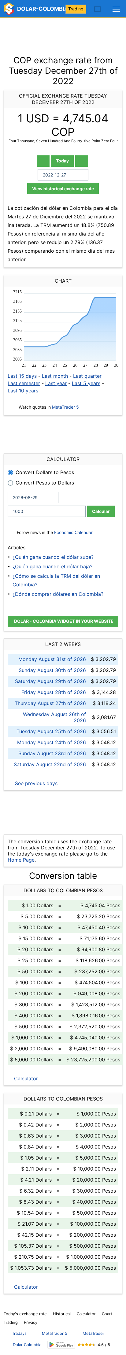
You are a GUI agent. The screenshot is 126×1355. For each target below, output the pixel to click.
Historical (62, 1313)
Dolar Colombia (27, 1344)
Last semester (24, 383)
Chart (107, 1313)
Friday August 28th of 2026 (53, 692)
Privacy (30, 1322)
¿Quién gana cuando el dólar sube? (53, 557)
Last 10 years (23, 391)
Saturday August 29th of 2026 (50, 681)
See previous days (35, 783)
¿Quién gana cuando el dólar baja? (52, 566)
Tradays (19, 1333)
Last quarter (87, 376)
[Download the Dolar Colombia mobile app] (61, 1345)
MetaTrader (93, 1333)
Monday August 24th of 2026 (51, 742)
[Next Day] (81, 161)
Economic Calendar (73, 532)
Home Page (21, 860)
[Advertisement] (63, 33)
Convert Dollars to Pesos (45, 472)
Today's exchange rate (25, 1313)
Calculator (25, 1078)
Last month (55, 376)
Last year (56, 383)
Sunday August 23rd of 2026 (52, 753)
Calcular (101, 511)
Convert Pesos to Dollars (45, 483)
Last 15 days (22, 376)
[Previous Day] (43, 161)
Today (62, 160)
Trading (75, 8)
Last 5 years (86, 383)
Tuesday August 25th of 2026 (51, 731)
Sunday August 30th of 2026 (52, 670)
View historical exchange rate (63, 188)
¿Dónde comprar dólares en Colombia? (58, 594)
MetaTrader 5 (65, 407)
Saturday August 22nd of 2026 (50, 764)
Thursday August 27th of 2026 (50, 703)
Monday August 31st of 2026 (52, 659)
